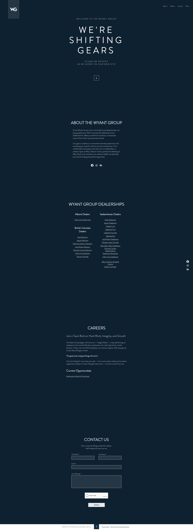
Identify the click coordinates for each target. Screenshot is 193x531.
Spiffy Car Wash (110, 266)
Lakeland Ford (110, 229)
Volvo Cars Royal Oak (82, 219)
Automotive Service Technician (77, 376)
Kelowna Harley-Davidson (82, 243)
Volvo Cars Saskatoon (110, 256)
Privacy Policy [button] (105, 527)
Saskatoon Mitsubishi (110, 253)
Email (73, 463)
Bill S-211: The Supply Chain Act (120, 527)
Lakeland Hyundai (110, 232)
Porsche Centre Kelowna (82, 250)
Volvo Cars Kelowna (82, 253)
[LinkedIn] (187, 269)
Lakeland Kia (110, 236)
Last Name (102, 454)
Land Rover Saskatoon (110, 239)
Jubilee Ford (110, 226)
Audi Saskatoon (110, 219)
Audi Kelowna (83, 237)
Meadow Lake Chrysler (110, 242)
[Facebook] (187, 261)
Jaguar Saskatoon (110, 223)
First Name (75, 454)
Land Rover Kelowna (82, 247)
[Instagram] (187, 265)
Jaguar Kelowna (82, 240)
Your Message (75, 473)
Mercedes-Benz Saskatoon (110, 245)
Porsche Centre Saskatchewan (110, 249)
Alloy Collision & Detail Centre (110, 262)
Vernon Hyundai (82, 256)
